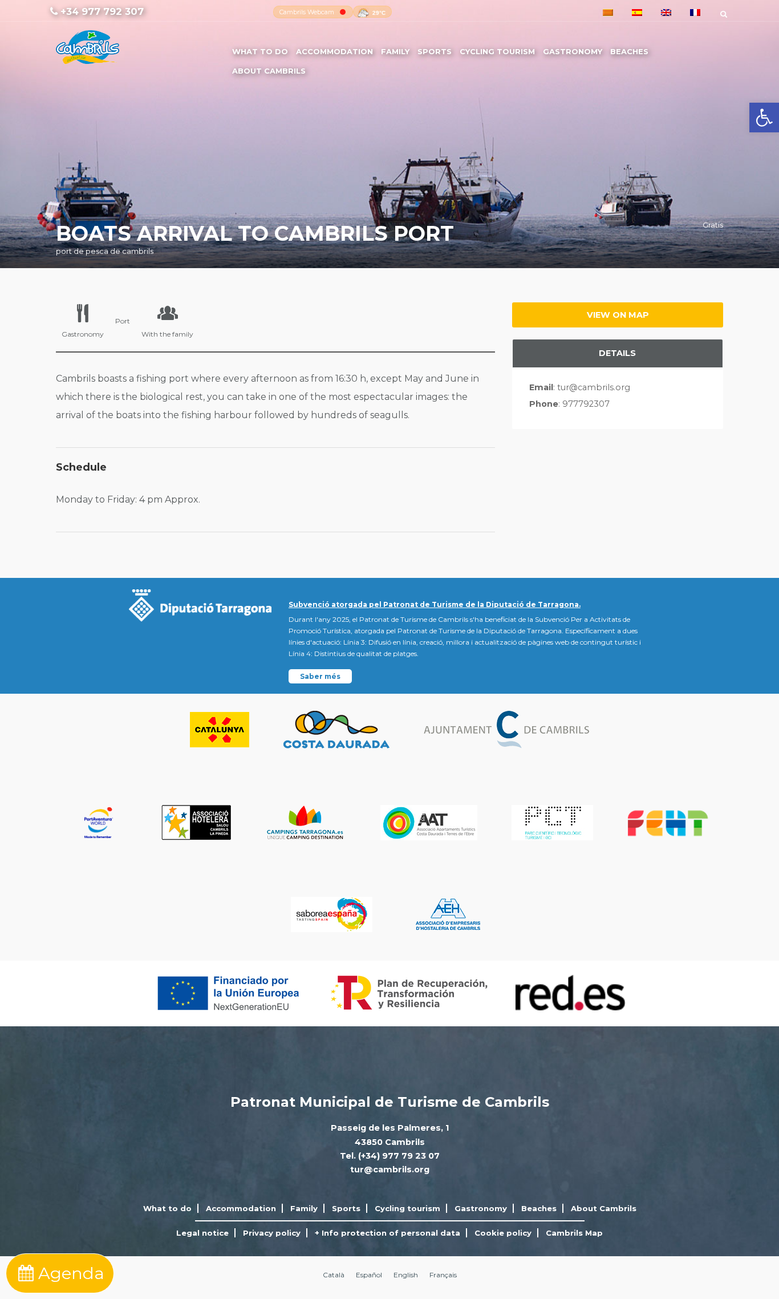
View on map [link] (618, 315)
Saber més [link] (320, 676)
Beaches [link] (629, 51)
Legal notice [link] (202, 1232)
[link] (764, 117)
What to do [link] (260, 51)
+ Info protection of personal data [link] (387, 1232)
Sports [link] (434, 51)
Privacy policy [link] (272, 1232)
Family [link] (395, 51)
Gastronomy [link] (572, 51)
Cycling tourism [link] (497, 51)
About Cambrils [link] (269, 70)
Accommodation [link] (334, 51)
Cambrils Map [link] (574, 1232)
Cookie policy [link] (502, 1232)
